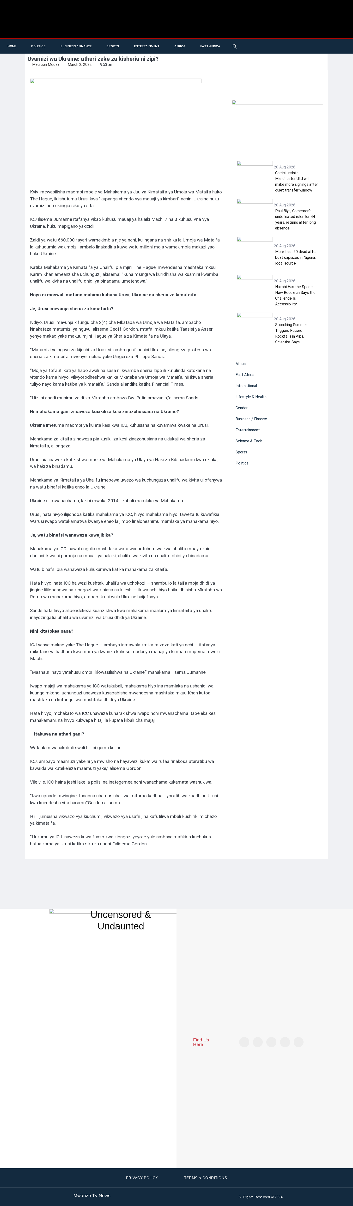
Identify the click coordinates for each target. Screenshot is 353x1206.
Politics (38, 46)
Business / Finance (76, 46)
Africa (179, 46)
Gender (242, 408)
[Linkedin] (328, 46)
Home (11, 46)
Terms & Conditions (205, 1178)
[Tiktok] (298, 46)
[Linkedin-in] (271, 1042)
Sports (112, 46)
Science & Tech (249, 441)
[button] (235, 46)
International (246, 385)
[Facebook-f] (308, 46)
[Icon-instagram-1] (318, 46)
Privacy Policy (142, 1178)
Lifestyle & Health (251, 397)
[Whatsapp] (347, 46)
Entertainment (146, 46)
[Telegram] (337, 46)
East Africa (210, 46)
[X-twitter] (278, 46)
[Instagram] (299, 1042)
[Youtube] (288, 46)
